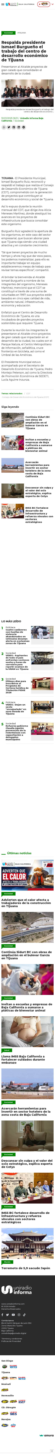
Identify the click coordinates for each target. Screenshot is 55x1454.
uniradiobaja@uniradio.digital (13, 1333)
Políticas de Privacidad (11, 1341)
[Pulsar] (13, 1366)
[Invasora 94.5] (4, 1378)
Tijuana (21, 33)
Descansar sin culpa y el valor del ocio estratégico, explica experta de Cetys (39, 492)
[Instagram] (19, 1315)
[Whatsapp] (3, 127)
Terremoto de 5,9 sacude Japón (25, 1268)
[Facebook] (13, 127)
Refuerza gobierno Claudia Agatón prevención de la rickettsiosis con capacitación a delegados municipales (17, 733)
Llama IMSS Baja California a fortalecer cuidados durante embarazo (23, 1059)
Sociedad (8, 33)
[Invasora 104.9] (4, 1389)
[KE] (4, 1425)
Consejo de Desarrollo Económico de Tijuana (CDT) (25, 397)
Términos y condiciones (11, 1339)
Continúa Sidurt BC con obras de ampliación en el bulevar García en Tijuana (37, 423)
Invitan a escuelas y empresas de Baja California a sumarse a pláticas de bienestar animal (38, 445)
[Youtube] (13, 1315)
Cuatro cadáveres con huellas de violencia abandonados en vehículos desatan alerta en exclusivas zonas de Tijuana (17, 636)
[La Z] (21, 1401)
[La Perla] (13, 1425)
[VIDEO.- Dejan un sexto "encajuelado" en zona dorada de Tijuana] (42, 708)
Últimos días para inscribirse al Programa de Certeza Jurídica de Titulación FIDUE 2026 (17, 687)
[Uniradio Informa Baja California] (20, 4)
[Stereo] (4, 1401)
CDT (28, 393)
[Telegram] (23, 127)
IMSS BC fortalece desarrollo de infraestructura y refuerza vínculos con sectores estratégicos (39, 515)
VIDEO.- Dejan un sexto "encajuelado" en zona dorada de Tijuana (16, 709)
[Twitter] (8, 127)
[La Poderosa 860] (13, 1378)
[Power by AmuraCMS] (46, 1435)
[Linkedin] (18, 127)
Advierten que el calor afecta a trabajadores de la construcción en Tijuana (26, 903)
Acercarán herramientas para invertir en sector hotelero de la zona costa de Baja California (38, 469)
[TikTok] (24, 1315)
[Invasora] (4, 1366)
